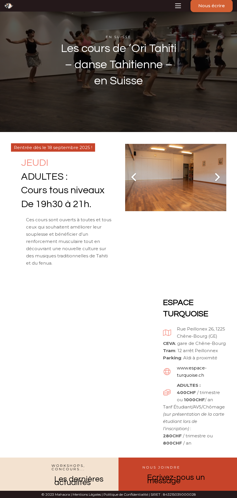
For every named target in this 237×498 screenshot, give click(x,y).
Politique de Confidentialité (125, 494)
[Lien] (8, 6)
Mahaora (62, 494)
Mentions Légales (87, 494)
